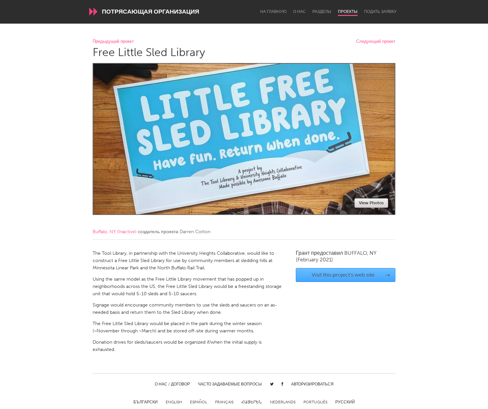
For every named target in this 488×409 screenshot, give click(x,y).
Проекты (348, 11)
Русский (345, 402)
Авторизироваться (312, 384)
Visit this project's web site (351, 275)
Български (145, 402)
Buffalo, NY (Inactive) (114, 232)
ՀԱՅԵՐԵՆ (251, 402)
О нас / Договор (172, 384)
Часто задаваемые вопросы (230, 384)
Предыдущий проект (113, 41)
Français (224, 402)
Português (315, 402)
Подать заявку (380, 11)
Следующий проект (375, 41)
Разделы (321, 11)
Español (198, 402)
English (174, 402)
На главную (273, 11)
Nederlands (282, 402)
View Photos (371, 202)
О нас (299, 11)
